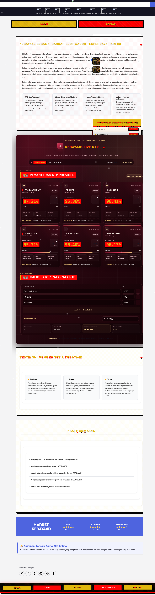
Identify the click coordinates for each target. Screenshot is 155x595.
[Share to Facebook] (28, 573)
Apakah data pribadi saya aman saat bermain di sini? (50, 487)
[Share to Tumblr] (53, 573)
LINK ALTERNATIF (108, 588)
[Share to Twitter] (22, 573)
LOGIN (44, 24)
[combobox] (75, 4)
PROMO (17, 588)
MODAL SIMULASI (30, 318)
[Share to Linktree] (34, 573)
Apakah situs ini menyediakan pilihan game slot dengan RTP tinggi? (56, 473)
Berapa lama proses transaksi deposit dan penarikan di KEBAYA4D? (56, 480)
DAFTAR (111, 24)
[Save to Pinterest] (41, 573)
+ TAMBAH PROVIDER (81, 310)
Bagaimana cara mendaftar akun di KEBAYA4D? (49, 466)
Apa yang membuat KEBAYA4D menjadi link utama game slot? (54, 459)
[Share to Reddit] (47, 573)
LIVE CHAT (137, 587)
